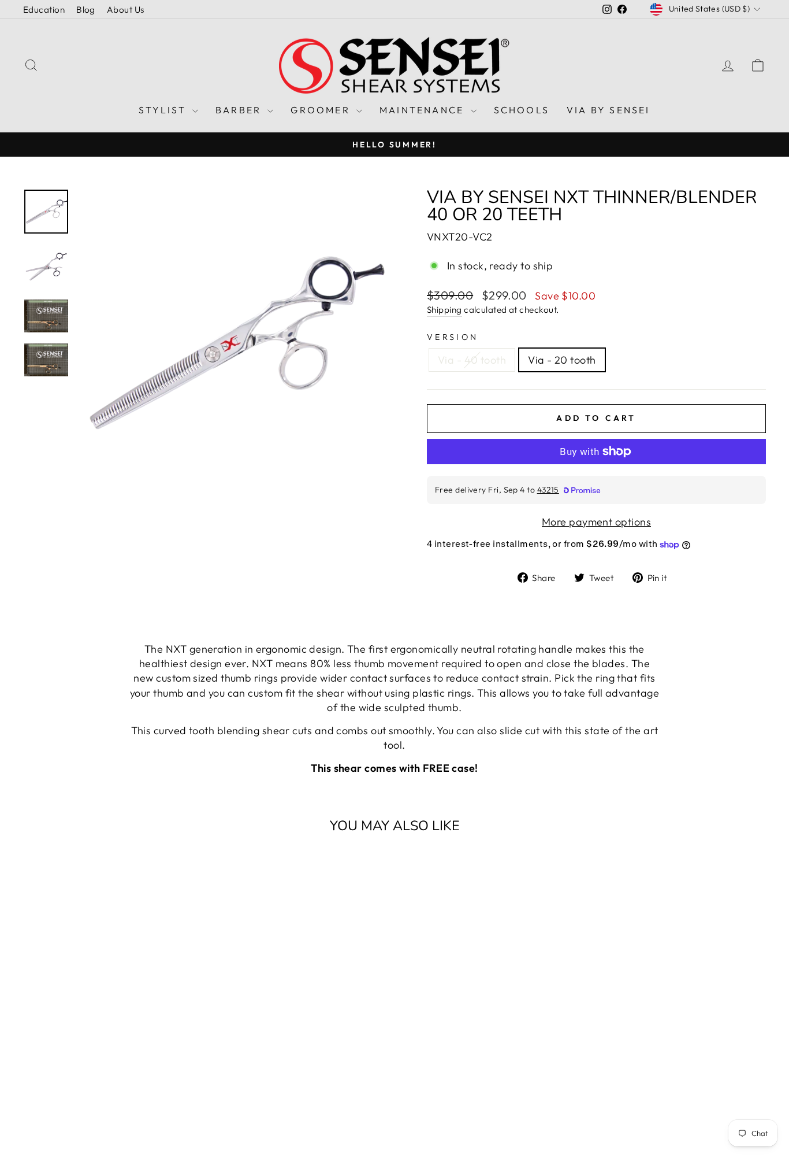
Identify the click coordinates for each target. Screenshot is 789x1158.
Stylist (164, 110)
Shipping (444, 309)
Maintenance (423, 110)
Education (44, 9)
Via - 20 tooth (562, 360)
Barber (240, 110)
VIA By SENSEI (608, 110)
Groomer (322, 110)
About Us (125, 9)
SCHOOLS (521, 110)
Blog (85, 9)
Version (452, 337)
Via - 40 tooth (472, 360)
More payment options (596, 521)
